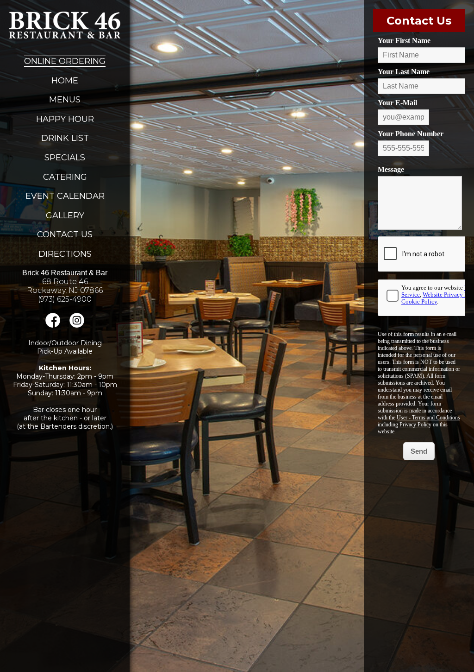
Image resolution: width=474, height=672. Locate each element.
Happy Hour (65, 119)
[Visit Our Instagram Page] (76, 325)
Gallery (65, 215)
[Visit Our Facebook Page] (52, 325)
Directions (65, 254)
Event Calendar (65, 196)
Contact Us (65, 234)
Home (64, 81)
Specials (64, 157)
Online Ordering (65, 61)
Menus (65, 100)
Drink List (65, 138)
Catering (65, 177)
